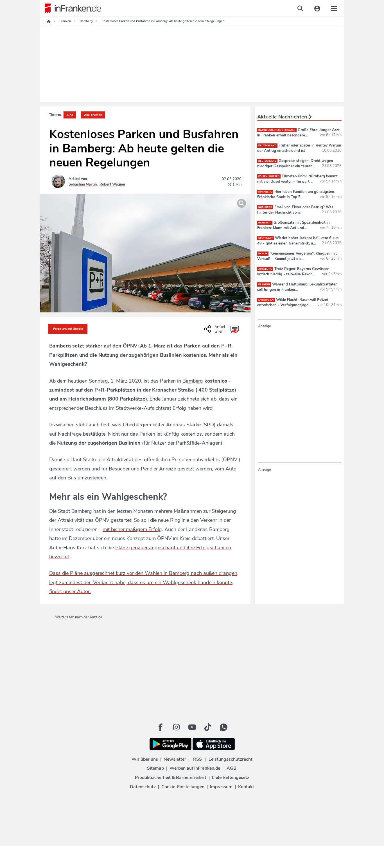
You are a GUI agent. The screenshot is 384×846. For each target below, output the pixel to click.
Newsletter (175, 759)
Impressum (221, 787)
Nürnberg (265, 191)
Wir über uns (145, 759)
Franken (264, 284)
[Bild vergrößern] (241, 203)
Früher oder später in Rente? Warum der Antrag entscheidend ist (299, 148)
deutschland (267, 145)
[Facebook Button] (160, 727)
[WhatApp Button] (223, 727)
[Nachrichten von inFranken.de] (70, 8)
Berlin (262, 253)
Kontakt (246, 787)
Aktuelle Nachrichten (283, 116)
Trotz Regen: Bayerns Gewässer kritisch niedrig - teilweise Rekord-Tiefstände (293, 274)
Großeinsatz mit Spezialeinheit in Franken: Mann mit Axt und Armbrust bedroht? (293, 227)
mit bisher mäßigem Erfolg (132, 529)
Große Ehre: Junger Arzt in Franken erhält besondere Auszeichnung (298, 135)
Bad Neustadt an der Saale (276, 130)
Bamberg (192, 381)
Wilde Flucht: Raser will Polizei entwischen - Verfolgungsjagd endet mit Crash (292, 304)
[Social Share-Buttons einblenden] (215, 331)
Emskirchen (266, 299)
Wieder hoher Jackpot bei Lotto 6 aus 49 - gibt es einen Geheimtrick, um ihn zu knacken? (297, 243)
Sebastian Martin (83, 184)
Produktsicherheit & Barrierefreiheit (170, 777)
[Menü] (334, 8)
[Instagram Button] (176, 727)
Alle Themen (93, 115)
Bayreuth (264, 222)
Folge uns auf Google (68, 329)
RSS (197, 759)
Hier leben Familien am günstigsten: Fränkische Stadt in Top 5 (296, 194)
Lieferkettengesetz (230, 777)
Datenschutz (143, 787)
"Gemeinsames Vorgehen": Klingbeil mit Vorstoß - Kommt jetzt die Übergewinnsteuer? (297, 258)
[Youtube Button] (192, 727)
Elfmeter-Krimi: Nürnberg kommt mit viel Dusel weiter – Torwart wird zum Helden (297, 181)
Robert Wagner (112, 184)
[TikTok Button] (207, 727)
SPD (70, 115)
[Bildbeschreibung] (241, 303)
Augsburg (265, 269)
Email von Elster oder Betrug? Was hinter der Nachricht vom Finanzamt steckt (295, 212)
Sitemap (155, 768)
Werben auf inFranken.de (195, 768)
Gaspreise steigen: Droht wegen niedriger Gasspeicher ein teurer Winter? (295, 165)
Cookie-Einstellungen (182, 787)
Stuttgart (265, 238)
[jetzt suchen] (300, 8)
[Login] (317, 8)
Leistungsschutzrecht (230, 759)
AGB (231, 768)
